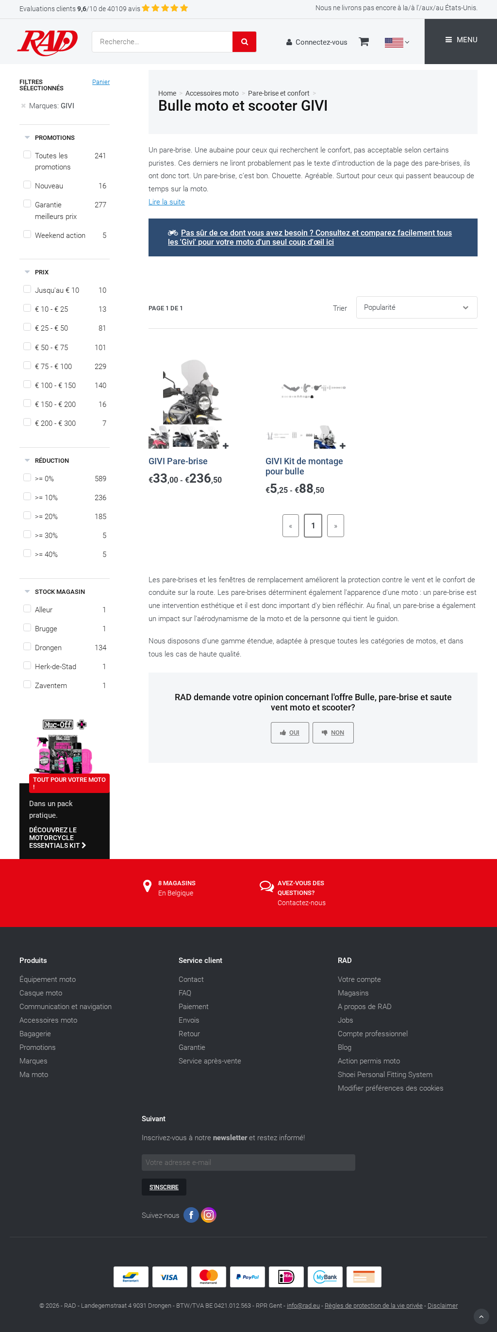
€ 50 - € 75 (70, 347)
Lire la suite (167, 202)
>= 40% (70, 554)
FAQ (185, 993)
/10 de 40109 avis (79, 9)
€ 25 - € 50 (70, 328)
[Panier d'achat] (363, 42)
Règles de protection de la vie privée (374, 1305)
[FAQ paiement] (248, 1285)
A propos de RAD (365, 1006)
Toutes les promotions (70, 161)
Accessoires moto (212, 93)
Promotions (37, 1047)
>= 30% (70, 535)
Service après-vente (210, 1061)
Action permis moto (369, 1061)
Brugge (70, 628)
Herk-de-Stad (70, 666)
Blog (344, 1047)
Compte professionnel (373, 1033)
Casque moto (40, 993)
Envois (189, 1020)
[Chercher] (244, 41)
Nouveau (70, 186)
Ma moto (33, 1074)
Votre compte (359, 979)
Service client (200, 960)
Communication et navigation (65, 1006)
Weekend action (70, 235)
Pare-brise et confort (279, 93)
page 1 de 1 (166, 308)
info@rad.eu (303, 1305)
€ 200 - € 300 (70, 423)
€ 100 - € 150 (70, 385)
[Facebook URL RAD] (191, 1217)
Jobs (345, 1020)
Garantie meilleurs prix (70, 210)
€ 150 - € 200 (70, 404)
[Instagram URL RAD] (208, 1217)
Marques (33, 1061)
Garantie (192, 1047)
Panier (101, 81)
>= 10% (70, 497)
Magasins (353, 993)
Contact (191, 979)
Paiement (194, 1006)
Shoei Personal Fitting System (385, 1074)
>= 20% (70, 516)
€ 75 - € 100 (70, 366)
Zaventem (70, 685)
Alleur (70, 610)
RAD (345, 960)
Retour (189, 1033)
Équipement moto (47, 979)
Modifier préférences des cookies (391, 1088)
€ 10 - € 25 (70, 309)
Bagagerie (35, 1033)
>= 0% (70, 478)
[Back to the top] (481, 1316)
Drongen (70, 647)
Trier (340, 308)
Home (167, 93)
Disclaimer (443, 1305)
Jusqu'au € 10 (70, 290)
